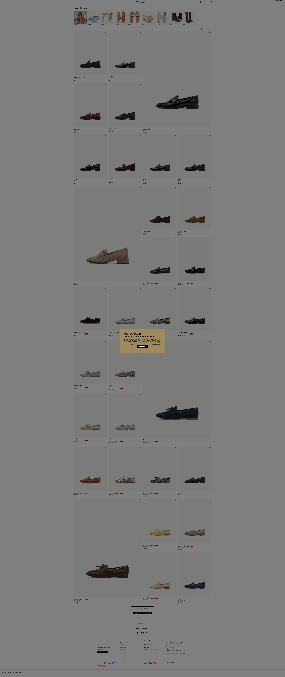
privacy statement (156, 344)
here (147, 342)
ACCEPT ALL (142, 347)
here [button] (132, 344)
